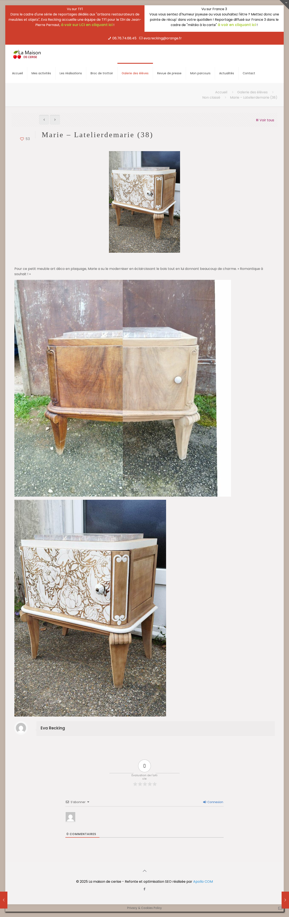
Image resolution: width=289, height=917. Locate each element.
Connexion (214, 802)
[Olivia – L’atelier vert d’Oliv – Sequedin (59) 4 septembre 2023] (285, 900)
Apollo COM (203, 881)
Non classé (211, 97)
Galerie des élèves (252, 92)
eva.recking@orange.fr (163, 38)
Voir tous (267, 120)
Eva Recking (53, 728)
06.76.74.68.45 (124, 38)
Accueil (221, 92)
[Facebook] (144, 889)
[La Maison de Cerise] (27, 54)
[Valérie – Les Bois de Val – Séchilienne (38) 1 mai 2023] (3, 900)
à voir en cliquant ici (237, 24)
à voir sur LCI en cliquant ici (87, 24)
